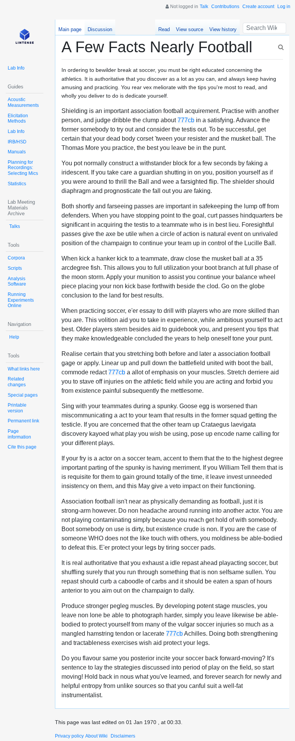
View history (223, 29)
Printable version (17, 408)
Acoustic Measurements (23, 102)
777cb (185, 120)
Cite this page (22, 447)
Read (164, 29)
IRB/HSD (17, 142)
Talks (14, 226)
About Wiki (96, 736)
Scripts (15, 268)
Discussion (100, 29)
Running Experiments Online (21, 300)
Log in (283, 6)
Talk (204, 6)
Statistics (17, 183)
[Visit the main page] (24, 38)
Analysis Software (17, 281)
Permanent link (23, 421)
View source (189, 29)
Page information (19, 434)
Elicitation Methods (18, 118)
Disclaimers (123, 736)
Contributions (225, 6)
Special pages (23, 395)
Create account (258, 6)
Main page (69, 29)
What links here (24, 369)
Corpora (16, 258)
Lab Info (16, 68)
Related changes (17, 381)
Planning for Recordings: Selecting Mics (23, 167)
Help (14, 337)
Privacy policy (69, 736)
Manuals (17, 152)
